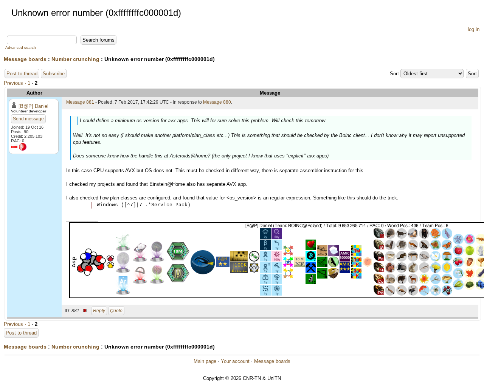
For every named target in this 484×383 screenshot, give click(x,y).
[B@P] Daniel (33, 106)
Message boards (25, 59)
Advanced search (20, 47)
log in (473, 29)
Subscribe (54, 73)
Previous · (16, 83)
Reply (99, 310)
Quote (116, 310)
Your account (235, 361)
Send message (28, 118)
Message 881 (80, 102)
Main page (205, 361)
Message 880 (217, 102)
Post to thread (21, 73)
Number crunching (75, 59)
